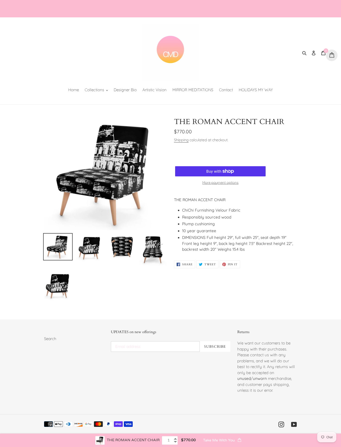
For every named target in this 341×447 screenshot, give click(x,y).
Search (50, 338)
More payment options (220, 182)
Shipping (181, 140)
